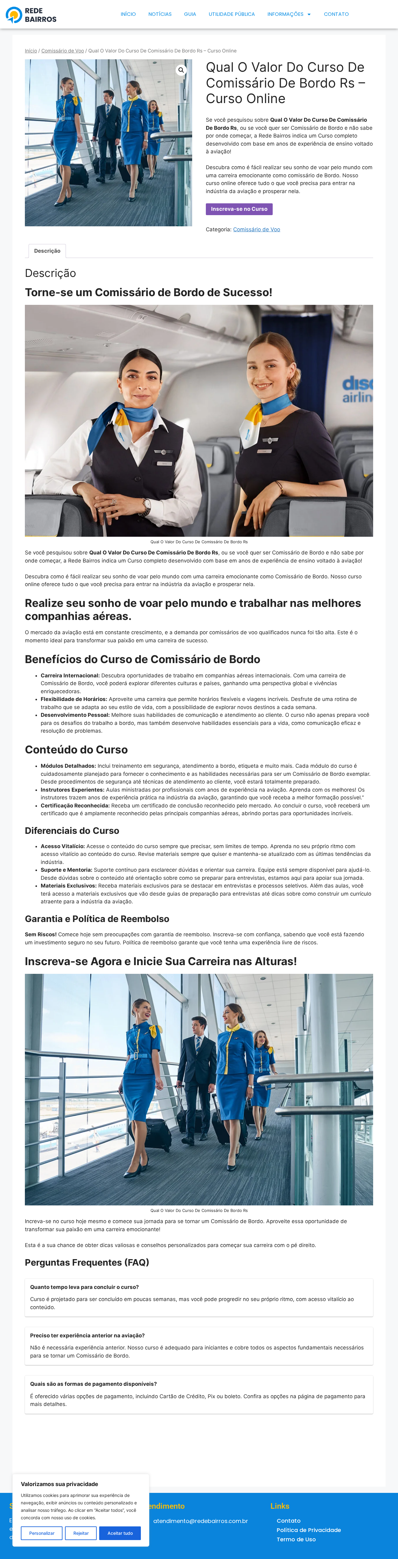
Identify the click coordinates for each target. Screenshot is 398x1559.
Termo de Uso (296, 1539)
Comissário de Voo (62, 51)
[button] (181, 70)
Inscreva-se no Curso (239, 209)
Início (128, 14)
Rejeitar (81, 1533)
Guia (190, 14)
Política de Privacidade (309, 1530)
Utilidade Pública (232, 14)
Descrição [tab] (47, 251)
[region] (80, 1510)
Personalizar (41, 1533)
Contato (336, 14)
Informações (285, 14)
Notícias (160, 14)
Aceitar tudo (120, 1533)
